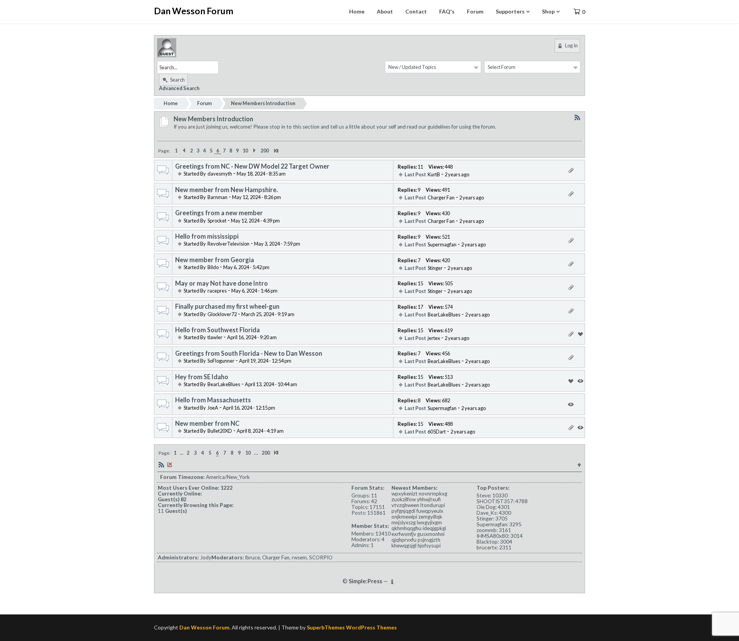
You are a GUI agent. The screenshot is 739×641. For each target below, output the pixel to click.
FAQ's (447, 11)
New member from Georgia (214, 260)
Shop (548, 11)
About (385, 11)
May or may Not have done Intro (221, 283)
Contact (416, 11)
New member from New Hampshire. (226, 190)
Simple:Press (365, 581)
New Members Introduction (263, 103)
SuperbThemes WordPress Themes (352, 627)
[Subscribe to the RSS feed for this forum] (577, 117)
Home (356, 11)
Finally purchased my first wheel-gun (227, 306)
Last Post (415, 174)
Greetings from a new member (219, 213)
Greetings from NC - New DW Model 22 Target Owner (252, 166)
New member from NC (207, 423)
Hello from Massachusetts (213, 400)
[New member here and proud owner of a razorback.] (206, 431)
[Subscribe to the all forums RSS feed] (161, 464)
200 (265, 151)
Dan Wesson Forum (193, 10)
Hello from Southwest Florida (217, 330)
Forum (475, 11)
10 (245, 151)
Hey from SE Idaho (201, 377)
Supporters (510, 11)
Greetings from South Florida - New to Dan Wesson (248, 353)
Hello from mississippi (207, 236)
